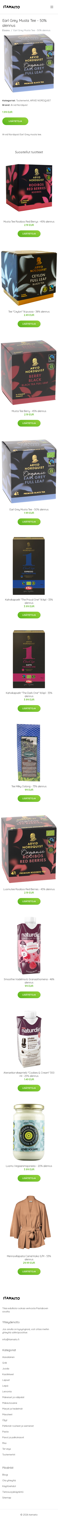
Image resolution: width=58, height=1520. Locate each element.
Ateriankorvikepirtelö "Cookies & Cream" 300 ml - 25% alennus (29, 1074)
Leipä (5, 1385)
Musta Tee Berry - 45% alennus (29, 411)
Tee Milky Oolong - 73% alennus (29, 786)
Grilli (4, 1362)
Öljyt (4, 1420)
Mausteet (7, 1414)
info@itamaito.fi (10, 1339)
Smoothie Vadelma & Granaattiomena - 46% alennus (29, 981)
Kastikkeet (8, 1374)
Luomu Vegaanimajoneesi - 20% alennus (29, 1166)
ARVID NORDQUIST (40, 100)
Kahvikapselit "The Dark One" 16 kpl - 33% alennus (29, 694)
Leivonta (7, 1391)
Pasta (5, 1431)
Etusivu (6, 30)
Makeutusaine (9, 1402)
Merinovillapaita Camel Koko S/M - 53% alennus (29, 1258)
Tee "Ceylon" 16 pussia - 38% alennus (29, 311)
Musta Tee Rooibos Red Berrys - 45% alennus (29, 221)
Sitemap (6, 1497)
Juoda (5, 1368)
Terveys (6, 1448)
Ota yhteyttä (9, 1480)
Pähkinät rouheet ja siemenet (18, 1425)
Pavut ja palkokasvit (13, 1437)
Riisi (4, 1443)
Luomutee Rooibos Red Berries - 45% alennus (29, 889)
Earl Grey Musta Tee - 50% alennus (29, 509)
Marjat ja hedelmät (12, 1408)
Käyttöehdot (9, 1486)
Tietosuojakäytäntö (13, 1491)
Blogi (5, 1474)
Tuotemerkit (22, 100)
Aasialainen (8, 1357)
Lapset (6, 1380)
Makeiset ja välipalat (13, 1397)
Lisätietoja (15, 121)
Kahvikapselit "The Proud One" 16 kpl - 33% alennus (29, 601)
